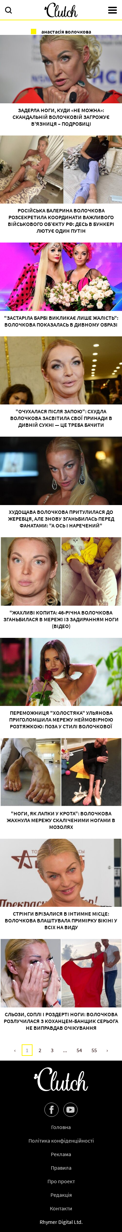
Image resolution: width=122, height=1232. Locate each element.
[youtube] (70, 1110)
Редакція (61, 1194)
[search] (8, 11)
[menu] (112, 11)
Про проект (61, 1181)
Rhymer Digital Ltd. (61, 1221)
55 (94, 1050)
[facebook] (51, 1110)
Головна (61, 1127)
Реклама (61, 1154)
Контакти (61, 1208)
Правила (61, 1167)
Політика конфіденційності (61, 1140)
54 (79, 1050)
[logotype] (61, 10)
